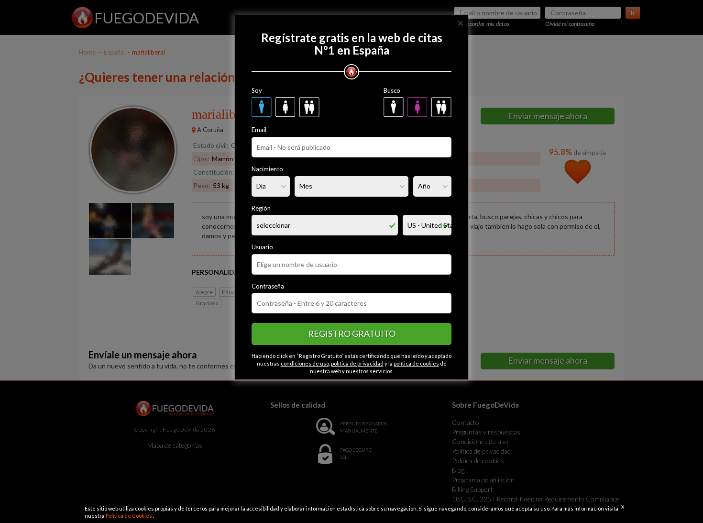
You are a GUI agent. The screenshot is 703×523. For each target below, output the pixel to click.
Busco (392, 90)
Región (261, 208)
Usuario (262, 247)
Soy (257, 90)
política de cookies (416, 363)
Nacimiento (267, 169)
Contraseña (268, 286)
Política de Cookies (129, 515)
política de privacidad (357, 363)
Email (259, 130)
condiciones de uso (305, 363)
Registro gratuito (351, 333)
